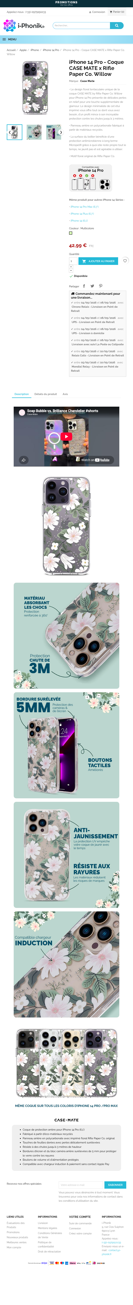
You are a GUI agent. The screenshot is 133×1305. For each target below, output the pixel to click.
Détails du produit (45, 394)
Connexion (75, 1228)
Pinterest (100, 285)
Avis (65, 394)
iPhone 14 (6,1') (79, 220)
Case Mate (87, 81)
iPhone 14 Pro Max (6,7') (85, 206)
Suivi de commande (80, 1223)
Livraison (43, 1223)
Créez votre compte (80, 1233)
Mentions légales (47, 1228)
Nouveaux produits (17, 1237)
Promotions (13, 1232)
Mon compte (14, 1247)
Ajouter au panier (98, 261)
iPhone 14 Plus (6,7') (82, 213)
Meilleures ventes (16, 1242)
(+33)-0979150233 (35, 12)
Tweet (92, 285)
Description (22, 394)
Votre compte (80, 1217)
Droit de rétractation (49, 1251)
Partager (84, 285)
